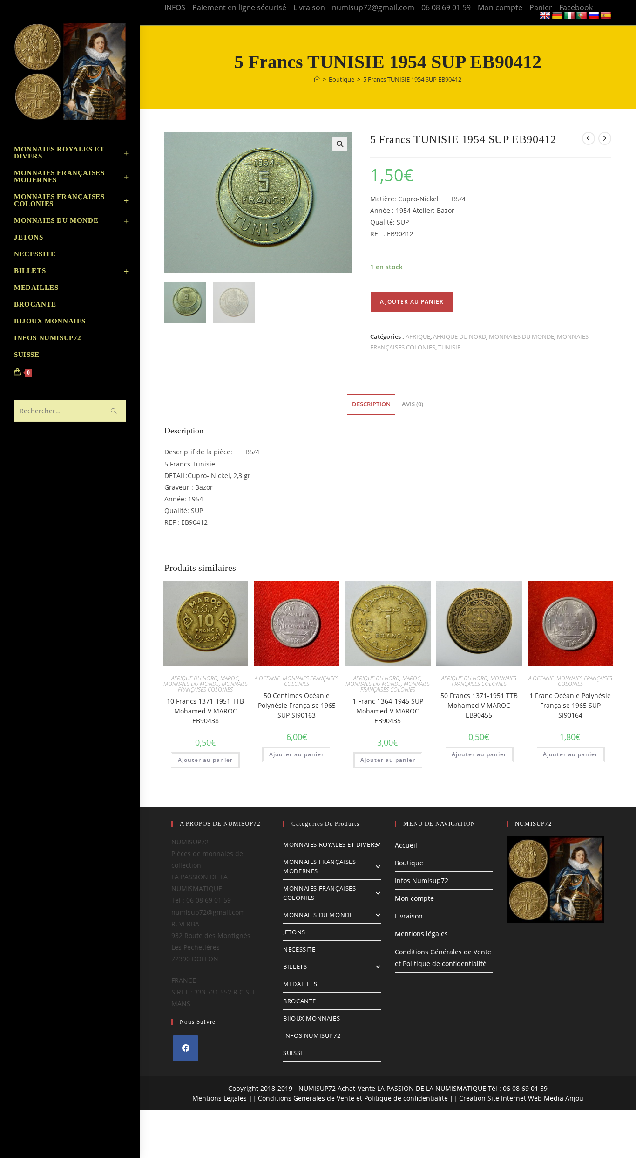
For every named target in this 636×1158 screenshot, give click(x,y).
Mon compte (500, 7)
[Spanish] (605, 16)
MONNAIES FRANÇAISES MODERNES (319, 866)
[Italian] (569, 16)
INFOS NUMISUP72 (311, 1035)
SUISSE (293, 1052)
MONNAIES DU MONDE (521, 336)
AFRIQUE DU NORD (459, 336)
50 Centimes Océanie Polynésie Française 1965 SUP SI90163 (297, 705)
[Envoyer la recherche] (114, 411)
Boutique (409, 862)
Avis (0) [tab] (412, 404)
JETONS (294, 932)
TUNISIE (449, 347)
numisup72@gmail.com (373, 7)
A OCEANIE (267, 678)
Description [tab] (371, 404)
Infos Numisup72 (421, 880)
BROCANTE (299, 1001)
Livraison (309, 7)
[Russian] (593, 16)
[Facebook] (185, 1048)
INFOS (174, 7)
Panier (540, 7)
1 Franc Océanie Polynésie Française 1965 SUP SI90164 (570, 705)
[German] (557, 16)
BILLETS (295, 966)
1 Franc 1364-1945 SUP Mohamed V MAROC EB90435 (387, 711)
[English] (545, 16)
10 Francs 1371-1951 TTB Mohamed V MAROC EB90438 (205, 711)
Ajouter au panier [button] (205, 760)
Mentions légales (421, 933)
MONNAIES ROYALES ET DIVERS (330, 844)
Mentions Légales (219, 1098)
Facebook (576, 7)
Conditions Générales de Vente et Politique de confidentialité (353, 1098)
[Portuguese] (581, 16)
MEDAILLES (300, 984)
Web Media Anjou (555, 1098)
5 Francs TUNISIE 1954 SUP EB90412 (412, 79)
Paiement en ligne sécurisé (239, 7)
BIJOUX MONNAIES (311, 1018)
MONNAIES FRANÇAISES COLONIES (213, 686)
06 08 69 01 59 (446, 7)
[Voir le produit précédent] (588, 138)
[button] (339, 144)
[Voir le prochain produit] (604, 138)
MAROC (229, 678)
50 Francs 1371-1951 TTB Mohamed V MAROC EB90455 (479, 705)
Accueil (406, 845)
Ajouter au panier (412, 302)
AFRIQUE (418, 336)
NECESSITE (299, 949)
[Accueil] (317, 79)
